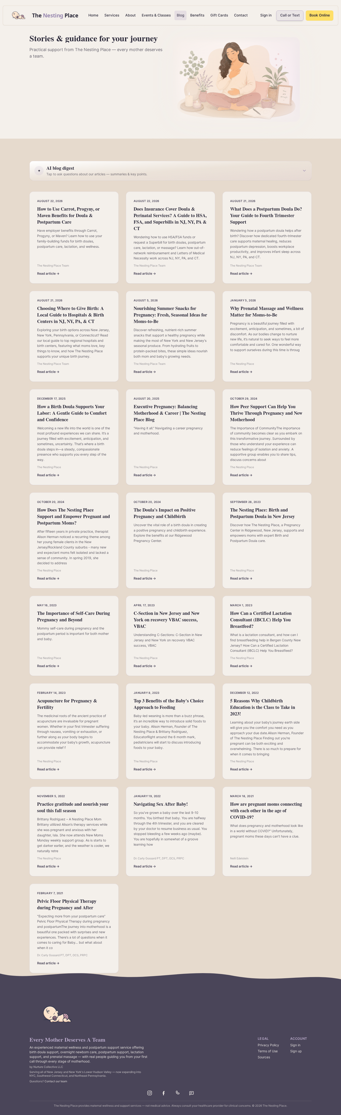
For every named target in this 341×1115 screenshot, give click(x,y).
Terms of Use (268, 1051)
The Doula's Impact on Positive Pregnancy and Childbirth (165, 513)
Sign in (266, 15)
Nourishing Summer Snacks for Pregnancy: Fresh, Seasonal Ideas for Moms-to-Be (170, 315)
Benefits (197, 15)
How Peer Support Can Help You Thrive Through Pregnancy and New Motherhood (266, 413)
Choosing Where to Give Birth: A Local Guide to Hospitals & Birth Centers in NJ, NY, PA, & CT (70, 315)
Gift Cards (219, 15)
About (130, 15)
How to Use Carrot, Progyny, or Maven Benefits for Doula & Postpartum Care (68, 215)
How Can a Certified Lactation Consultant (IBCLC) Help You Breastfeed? (261, 619)
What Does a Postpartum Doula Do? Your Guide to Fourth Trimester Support (266, 215)
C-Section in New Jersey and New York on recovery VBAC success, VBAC (166, 619)
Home (93, 15)
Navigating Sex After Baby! (161, 804)
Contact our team (56, 1081)
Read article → (48, 273)
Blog (180, 15)
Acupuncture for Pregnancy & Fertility (67, 704)
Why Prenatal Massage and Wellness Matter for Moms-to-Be (266, 311)
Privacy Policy (268, 1045)
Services (111, 15)
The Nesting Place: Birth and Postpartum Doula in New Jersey (262, 513)
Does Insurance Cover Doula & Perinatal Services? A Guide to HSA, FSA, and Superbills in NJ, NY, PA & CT (170, 218)
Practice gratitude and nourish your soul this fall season (73, 807)
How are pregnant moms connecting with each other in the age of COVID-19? (266, 810)
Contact (241, 15)
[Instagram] (150, 1093)
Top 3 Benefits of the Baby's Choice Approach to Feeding (169, 704)
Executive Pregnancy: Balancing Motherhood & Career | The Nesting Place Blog (170, 413)
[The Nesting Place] (57, 1014)
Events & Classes (156, 15)
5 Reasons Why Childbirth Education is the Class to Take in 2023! (262, 707)
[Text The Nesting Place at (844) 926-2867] (191, 1093)
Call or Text (290, 15)
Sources (264, 1057)
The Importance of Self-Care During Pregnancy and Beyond (73, 616)
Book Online (319, 15)
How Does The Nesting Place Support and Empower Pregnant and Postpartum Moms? (73, 516)
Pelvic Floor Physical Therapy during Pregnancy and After (67, 904)
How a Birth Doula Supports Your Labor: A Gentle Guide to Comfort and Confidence (72, 413)
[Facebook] (163, 1093)
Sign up (296, 1051)
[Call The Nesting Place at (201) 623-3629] (177, 1093)
